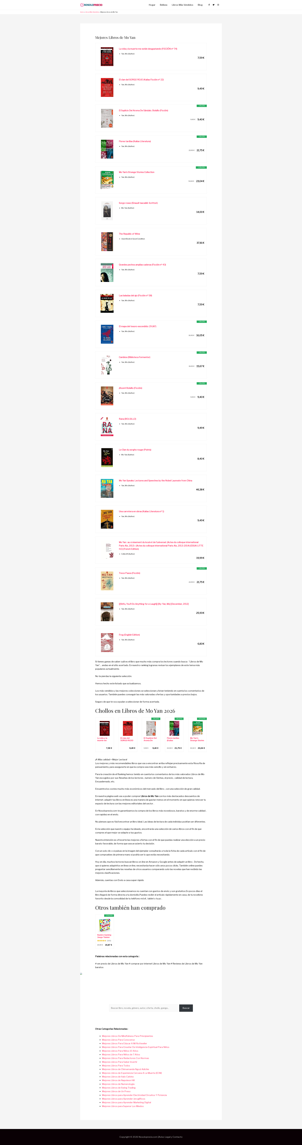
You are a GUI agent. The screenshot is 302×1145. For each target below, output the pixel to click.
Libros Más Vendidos (182, 5)
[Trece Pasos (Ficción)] (107, 580)
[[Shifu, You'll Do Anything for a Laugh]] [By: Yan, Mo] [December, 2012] (154, 604)
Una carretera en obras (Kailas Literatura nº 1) (141, 511)
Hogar (152, 5)
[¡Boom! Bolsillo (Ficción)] (107, 395)
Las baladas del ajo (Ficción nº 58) (135, 295)
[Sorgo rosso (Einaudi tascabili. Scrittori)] (107, 210)
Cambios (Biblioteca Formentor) (134, 357)
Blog (200, 5)
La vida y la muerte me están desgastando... (103, 739)
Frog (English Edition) (129, 635)
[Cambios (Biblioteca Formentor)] (107, 365)
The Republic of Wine (129, 234)
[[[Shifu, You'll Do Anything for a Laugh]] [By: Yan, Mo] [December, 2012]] (107, 611)
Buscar (186, 1008)
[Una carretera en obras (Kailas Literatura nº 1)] (107, 519)
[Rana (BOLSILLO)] (107, 426)
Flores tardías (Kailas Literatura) (135, 141)
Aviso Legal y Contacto (170, 1137)
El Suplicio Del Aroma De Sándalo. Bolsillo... (150, 739)
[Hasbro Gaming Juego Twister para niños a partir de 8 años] (104, 925)
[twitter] (215, 5)
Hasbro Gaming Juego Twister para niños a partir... (104, 936)
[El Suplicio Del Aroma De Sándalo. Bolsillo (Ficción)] (107, 118)
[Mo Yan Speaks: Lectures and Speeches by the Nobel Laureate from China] (107, 488)
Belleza (163, 5)
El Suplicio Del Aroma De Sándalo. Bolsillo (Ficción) (143, 110)
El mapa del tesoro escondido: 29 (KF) (137, 326)
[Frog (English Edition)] (107, 642)
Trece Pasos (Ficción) (129, 573)
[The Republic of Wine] (107, 241)
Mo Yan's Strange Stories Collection (136, 172)
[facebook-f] (210, 5)
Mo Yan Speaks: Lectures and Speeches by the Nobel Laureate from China (155, 480)
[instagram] (218, 5)
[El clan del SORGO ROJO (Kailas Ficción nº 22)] (107, 87)
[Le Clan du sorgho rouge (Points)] (107, 457)
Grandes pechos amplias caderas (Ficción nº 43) (142, 264)
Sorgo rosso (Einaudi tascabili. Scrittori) (138, 203)
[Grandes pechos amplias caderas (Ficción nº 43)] (107, 272)
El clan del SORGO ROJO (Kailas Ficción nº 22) (141, 79)
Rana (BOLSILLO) (127, 419)
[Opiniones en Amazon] (102, 941)
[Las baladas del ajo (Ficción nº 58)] (107, 303)
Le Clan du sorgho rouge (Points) (135, 449)
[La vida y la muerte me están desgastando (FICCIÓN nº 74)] (107, 56)
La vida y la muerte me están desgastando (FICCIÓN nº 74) (148, 49)
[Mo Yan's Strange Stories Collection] (107, 180)
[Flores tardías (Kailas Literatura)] (107, 149)
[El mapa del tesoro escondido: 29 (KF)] (107, 334)
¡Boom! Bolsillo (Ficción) (130, 388)
